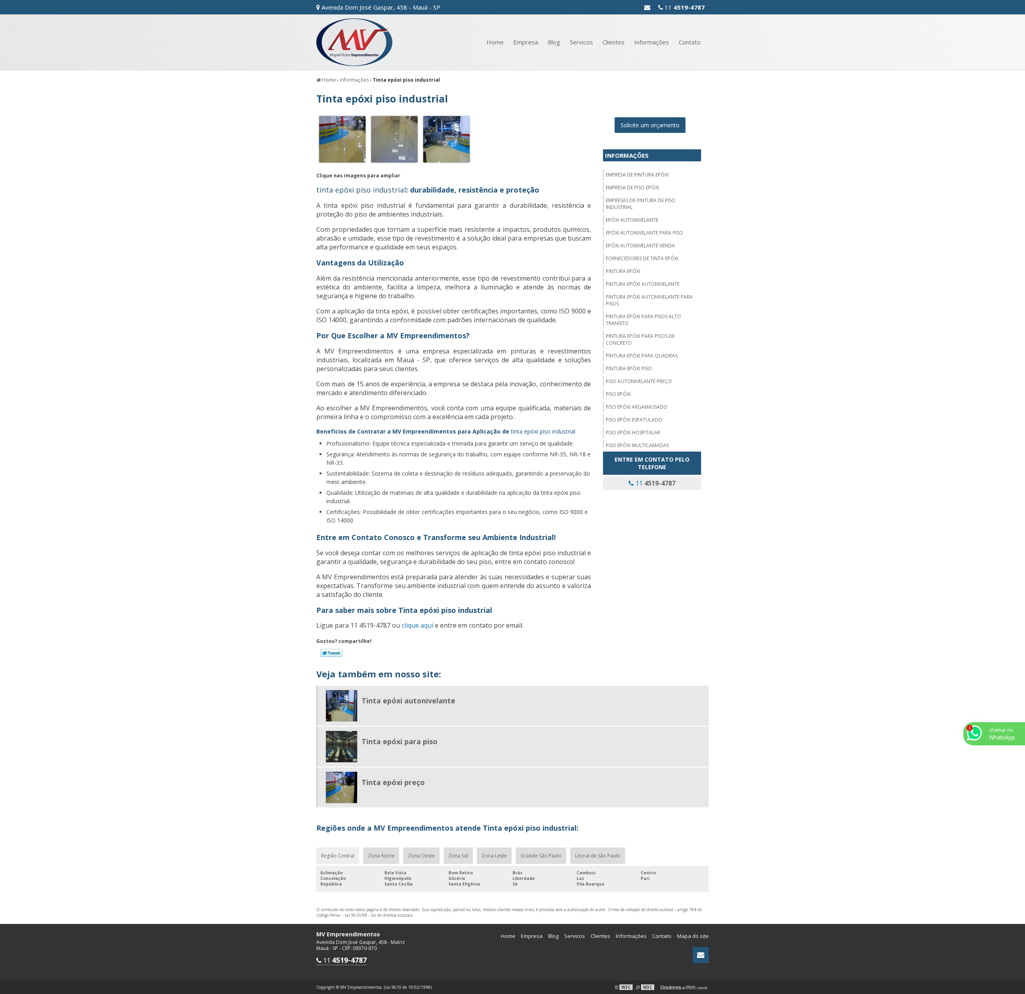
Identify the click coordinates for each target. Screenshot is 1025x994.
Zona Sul (458, 855)
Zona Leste (494, 855)
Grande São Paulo (541, 855)
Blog (554, 42)
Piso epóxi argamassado (636, 407)
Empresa (525, 42)
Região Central (337, 855)
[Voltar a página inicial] (354, 41)
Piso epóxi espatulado (634, 419)
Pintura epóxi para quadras (641, 355)
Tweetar (331, 653)
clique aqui (417, 625)
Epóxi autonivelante (632, 220)
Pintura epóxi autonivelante (642, 284)
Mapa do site (693, 936)
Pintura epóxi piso (629, 368)
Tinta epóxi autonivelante (408, 700)
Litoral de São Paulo (597, 855)
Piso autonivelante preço (639, 381)
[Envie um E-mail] (647, 7)
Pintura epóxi (623, 271)
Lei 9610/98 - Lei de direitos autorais (378, 915)
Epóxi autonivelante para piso (644, 232)
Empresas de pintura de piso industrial (640, 204)
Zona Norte (381, 855)
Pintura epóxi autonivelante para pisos (649, 300)
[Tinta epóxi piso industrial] (342, 139)
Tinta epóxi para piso (400, 741)
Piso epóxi (618, 394)
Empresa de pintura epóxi (637, 174)
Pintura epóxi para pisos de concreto (640, 339)
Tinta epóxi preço (393, 782)
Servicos (581, 42)
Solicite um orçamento (650, 125)
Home (495, 42)
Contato (690, 42)
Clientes (614, 42)
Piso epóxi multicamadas (637, 445)
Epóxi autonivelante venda (640, 245)
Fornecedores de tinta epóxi (642, 258)
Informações (651, 42)
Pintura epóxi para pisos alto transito (643, 320)
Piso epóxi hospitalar (633, 432)
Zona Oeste (421, 855)
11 (684, 7)
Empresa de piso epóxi (632, 187)
